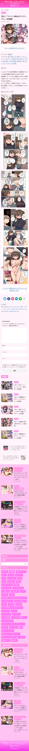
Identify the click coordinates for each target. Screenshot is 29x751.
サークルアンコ (16, 614)
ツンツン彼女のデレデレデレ (14, 48)
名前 (3, 345)
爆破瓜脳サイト (5, 640)
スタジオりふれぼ (16, 617)
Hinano (3, 581)
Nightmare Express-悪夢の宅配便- (10, 584)
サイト (3, 358)
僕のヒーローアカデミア (7, 630)
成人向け (7, 311)
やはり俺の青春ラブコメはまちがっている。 (12, 607)
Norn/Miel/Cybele (6, 588)
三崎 (21, 627)
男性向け (11, 311)
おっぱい (10, 306)
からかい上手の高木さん (20, 601)
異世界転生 (14, 640)
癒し (15, 311)
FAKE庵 (19, 578)
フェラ (4, 309)
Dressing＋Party (12, 578)
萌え (18, 311)
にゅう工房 (11, 604)
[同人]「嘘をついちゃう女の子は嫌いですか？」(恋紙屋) (20, 411)
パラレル (24, 617)
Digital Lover (19, 575)
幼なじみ (23, 309)
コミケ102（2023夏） (18, 306)
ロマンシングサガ (14, 627)
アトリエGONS (5, 611)
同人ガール (14, 6)
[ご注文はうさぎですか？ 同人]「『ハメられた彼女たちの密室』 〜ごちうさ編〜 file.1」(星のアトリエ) (20, 545)
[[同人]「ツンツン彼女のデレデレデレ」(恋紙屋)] (16, 298)
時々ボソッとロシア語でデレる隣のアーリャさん (13, 637)
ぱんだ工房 (18, 604)
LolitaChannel (11, 581)
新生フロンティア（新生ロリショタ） (10, 634)
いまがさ (12, 594)
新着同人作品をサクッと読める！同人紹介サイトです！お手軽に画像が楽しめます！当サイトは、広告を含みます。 (15, 743)
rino (3, 591)
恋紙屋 (10, 54)
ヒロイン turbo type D (7, 620)
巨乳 (20, 309)
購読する (6, 556)
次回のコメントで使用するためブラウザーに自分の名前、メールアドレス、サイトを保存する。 (14, 366)
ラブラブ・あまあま (10, 309)
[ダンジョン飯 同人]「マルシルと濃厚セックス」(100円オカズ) (20, 527)
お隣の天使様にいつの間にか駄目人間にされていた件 (14, 598)
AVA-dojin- (11, 575)
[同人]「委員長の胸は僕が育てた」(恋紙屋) (20, 424)
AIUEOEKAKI (5, 571)
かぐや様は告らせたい (7, 601)
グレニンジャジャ (6, 614)
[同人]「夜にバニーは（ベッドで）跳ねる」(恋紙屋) (20, 387)
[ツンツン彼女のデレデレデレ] (14, 130)
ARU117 (4, 575)
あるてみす (4, 594)
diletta (4, 578)
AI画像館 (12, 571)
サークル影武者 (5, 617)
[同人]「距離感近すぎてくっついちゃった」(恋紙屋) (20, 399)
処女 (17, 309)
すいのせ (4, 604)
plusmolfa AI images (18, 588)
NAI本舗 (18, 581)
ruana (8, 591)
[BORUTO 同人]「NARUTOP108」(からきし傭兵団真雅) (20, 493)
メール (4, 352)
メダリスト (4, 627)
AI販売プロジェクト (21, 571)
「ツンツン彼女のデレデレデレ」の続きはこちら (14, 289)
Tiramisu (23, 591)
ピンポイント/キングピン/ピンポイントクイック (13, 624)
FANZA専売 (5, 306)
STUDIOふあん (15, 591)
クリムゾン (13, 611)
